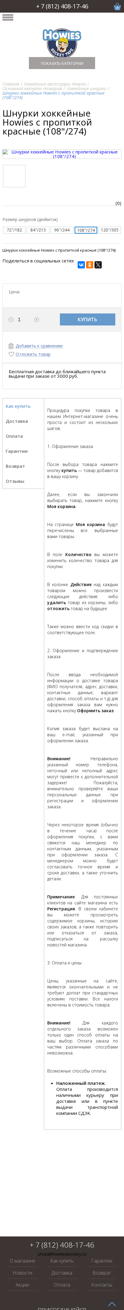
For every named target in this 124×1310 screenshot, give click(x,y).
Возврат (101, 1272)
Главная (10, 84)
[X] (98, 264)
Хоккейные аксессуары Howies (55, 84)
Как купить (62, 1260)
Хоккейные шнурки (86, 88)
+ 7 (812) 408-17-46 (62, 6)
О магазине (22, 1260)
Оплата (62, 1284)
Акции (22, 1284)
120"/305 (110, 230)
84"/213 (38, 230)
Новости (22, 1272)
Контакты (101, 1284)
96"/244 (62, 230)
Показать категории (62, 63)
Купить (87, 319)
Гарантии (101, 1260)
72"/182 (14, 230)
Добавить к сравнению (39, 346)
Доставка (61, 1272)
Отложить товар (33, 354)
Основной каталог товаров (32, 88)
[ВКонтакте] (81, 264)
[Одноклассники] (89, 264)
